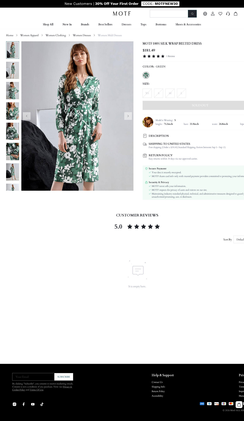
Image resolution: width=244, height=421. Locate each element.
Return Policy (158, 391)
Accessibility (157, 396)
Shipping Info (158, 386)
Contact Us (157, 382)
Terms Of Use (36, 389)
